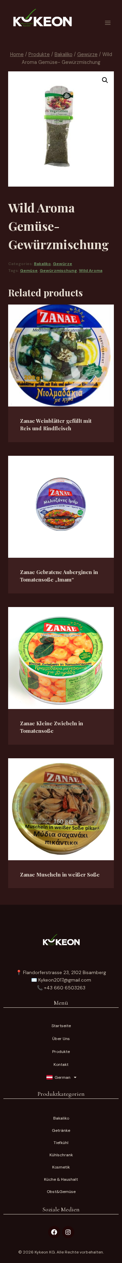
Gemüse (29, 270)
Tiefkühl (61, 1142)
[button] (105, 80)
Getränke (61, 1130)
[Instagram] (68, 1232)
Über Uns (61, 1038)
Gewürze (62, 263)
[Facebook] (54, 1232)
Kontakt (61, 1064)
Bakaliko (42, 263)
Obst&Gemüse (61, 1191)
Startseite (61, 1025)
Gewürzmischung (58, 270)
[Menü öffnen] (107, 22)
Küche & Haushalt (61, 1179)
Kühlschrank (61, 1155)
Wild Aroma (90, 270)
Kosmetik (61, 1167)
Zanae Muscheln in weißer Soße (60, 874)
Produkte (61, 1051)
